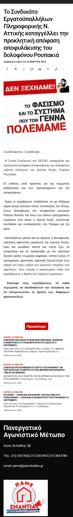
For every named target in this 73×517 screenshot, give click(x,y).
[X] (15, 69)
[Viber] (47, 69)
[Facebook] (7, 69)
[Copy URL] (56, 69)
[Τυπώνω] (39, 69)
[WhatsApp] (23, 69)
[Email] (31, 69)
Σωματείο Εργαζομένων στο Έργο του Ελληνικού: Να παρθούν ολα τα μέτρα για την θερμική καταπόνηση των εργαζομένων (34, 370)
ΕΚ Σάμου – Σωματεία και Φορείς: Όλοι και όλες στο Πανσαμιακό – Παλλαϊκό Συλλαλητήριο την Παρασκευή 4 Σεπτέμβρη (36, 397)
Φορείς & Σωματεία (13, 337)
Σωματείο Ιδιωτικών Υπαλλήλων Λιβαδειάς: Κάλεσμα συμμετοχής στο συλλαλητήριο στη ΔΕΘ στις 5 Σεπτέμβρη (33, 343)
